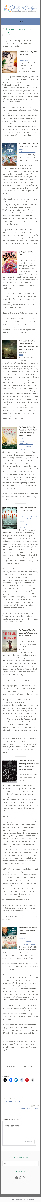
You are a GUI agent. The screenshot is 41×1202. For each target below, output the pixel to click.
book (21, 57)
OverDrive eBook (25, 446)
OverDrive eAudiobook (27, 944)
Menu (21, 21)
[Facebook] (16, 1178)
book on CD (23, 516)
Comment (28, 1142)
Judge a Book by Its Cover (12, 1100)
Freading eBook (24, 449)
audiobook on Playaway (27, 152)
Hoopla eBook (24, 441)
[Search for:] (20, 1163)
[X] (24, 1178)
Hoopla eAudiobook (26, 60)
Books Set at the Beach (30, 1107)
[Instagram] (20, 1178)
